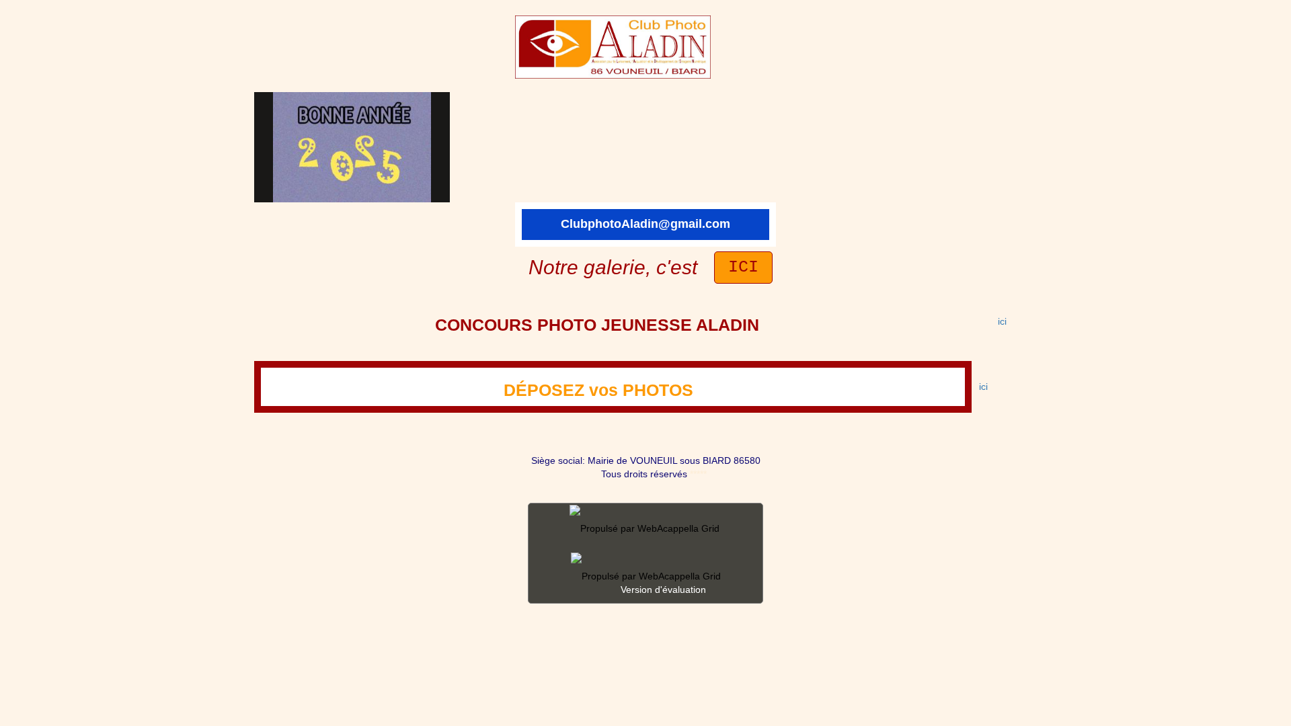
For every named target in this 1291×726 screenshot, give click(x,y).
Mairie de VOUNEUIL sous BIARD (658, 460)
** (692, 474)
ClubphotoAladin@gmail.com (645, 224)
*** (702, 474)
